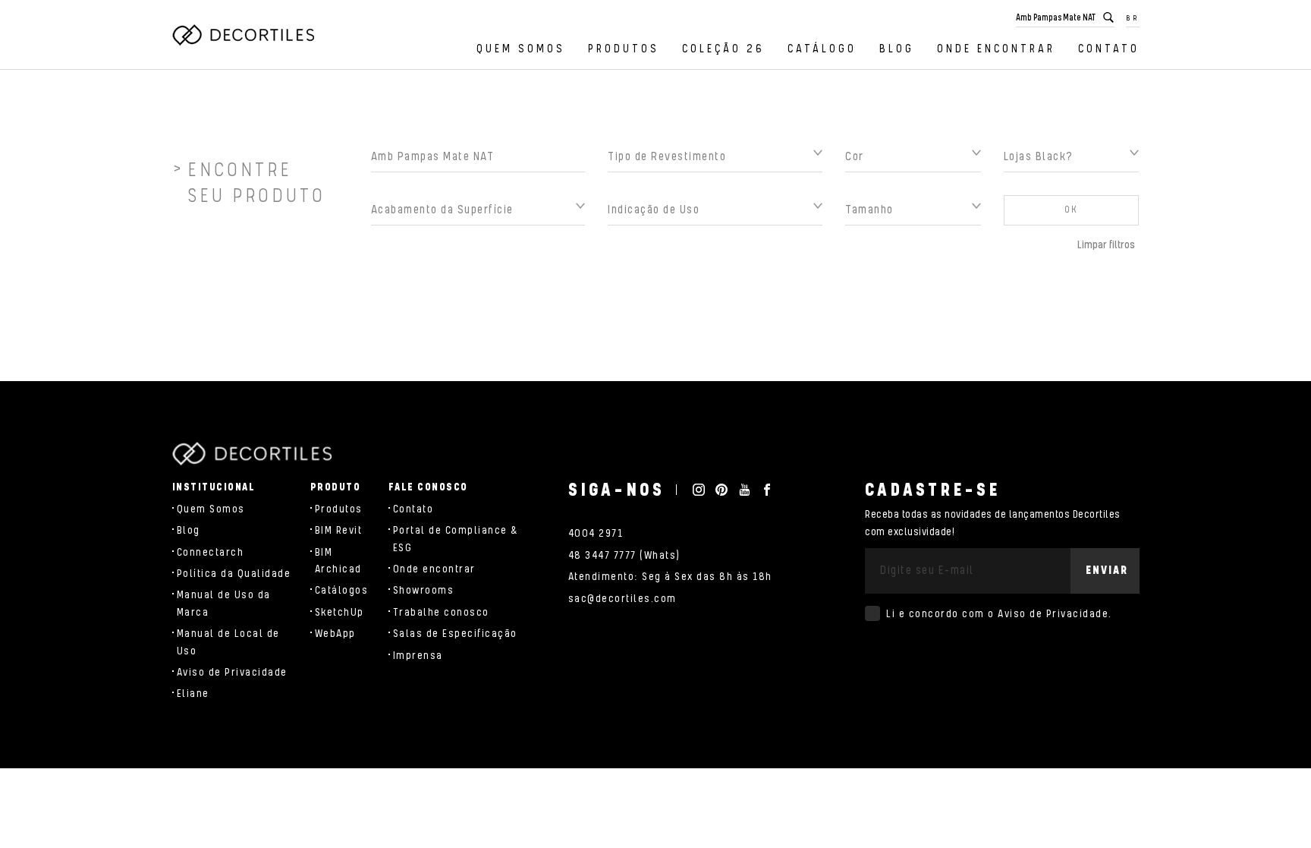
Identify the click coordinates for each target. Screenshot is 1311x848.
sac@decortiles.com (622, 599)
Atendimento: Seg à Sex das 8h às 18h (670, 577)
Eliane (193, 694)
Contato (1109, 49)
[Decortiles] (243, 35)
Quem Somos (520, 49)
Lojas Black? (1039, 157)
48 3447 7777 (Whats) (624, 556)
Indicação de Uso (654, 210)
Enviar (1107, 570)
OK (1071, 210)
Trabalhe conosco (441, 613)
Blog (896, 49)
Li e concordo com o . (999, 614)
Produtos (623, 49)
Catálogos (342, 591)
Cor (854, 157)
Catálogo (822, 49)
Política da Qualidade (234, 574)
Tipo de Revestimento (667, 157)
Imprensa (418, 656)
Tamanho (869, 210)
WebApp (335, 634)
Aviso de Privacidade (232, 673)
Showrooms (423, 591)
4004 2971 (596, 534)
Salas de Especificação (455, 634)
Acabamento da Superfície (442, 210)
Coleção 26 (723, 49)
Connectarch (210, 553)
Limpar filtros (1106, 245)
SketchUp (339, 613)
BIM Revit (339, 531)
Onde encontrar (996, 49)
